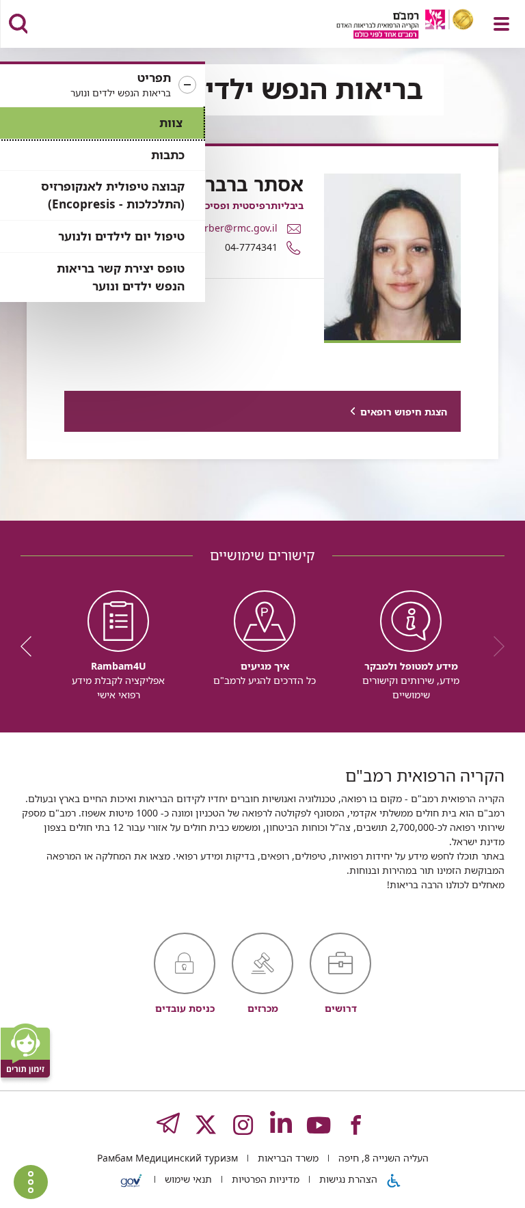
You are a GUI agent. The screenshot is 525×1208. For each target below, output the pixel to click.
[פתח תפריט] (501, 24)
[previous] (494, 646)
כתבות (168, 155)
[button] (102, 85)
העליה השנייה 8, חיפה (382, 1157)
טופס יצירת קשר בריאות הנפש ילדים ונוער (121, 277)
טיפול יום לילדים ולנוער (121, 236)
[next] (31, 646)
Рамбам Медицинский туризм (167, 1157)
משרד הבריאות (287, 1157)
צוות (171, 123)
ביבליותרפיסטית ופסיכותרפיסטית (230, 205)
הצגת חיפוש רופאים (403, 411)
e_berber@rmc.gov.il (230, 227)
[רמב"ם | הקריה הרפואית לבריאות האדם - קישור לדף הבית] (388, 25)
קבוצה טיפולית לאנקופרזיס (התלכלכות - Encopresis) (113, 195)
